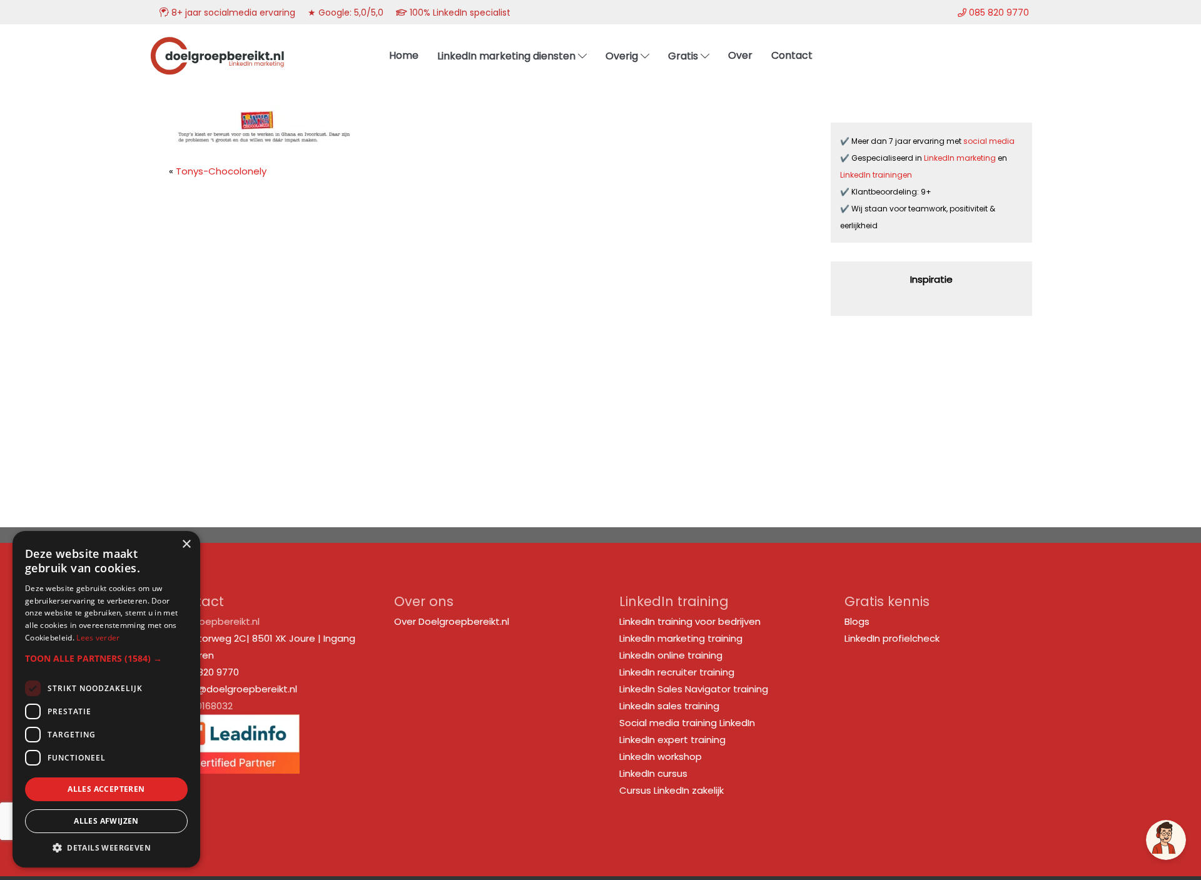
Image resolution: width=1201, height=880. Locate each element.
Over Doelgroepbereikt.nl (451, 621)
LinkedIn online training (670, 655)
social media (989, 141)
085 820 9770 (208, 672)
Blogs (856, 621)
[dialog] (106, 699)
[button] (106, 658)
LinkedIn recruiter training (676, 672)
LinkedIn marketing (961, 158)
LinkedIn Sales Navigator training (693, 688)
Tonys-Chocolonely (221, 171)
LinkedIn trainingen (876, 174)
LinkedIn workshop (660, 756)
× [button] (186, 544)
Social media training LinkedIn (687, 722)
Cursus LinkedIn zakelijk (671, 790)
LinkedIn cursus (653, 773)
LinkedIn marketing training (680, 638)
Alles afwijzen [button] (106, 821)
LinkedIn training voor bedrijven (690, 621)
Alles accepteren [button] (106, 789)
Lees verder (97, 637)
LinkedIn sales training (669, 705)
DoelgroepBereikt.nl (217, 41)
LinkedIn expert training (672, 739)
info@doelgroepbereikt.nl (238, 688)
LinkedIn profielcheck (892, 638)
